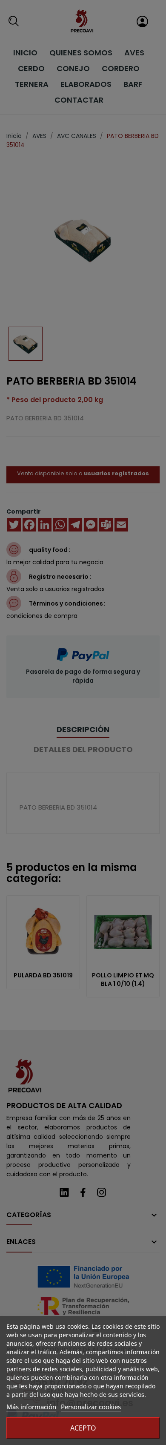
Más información (31, 1406)
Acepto (83, 1428)
